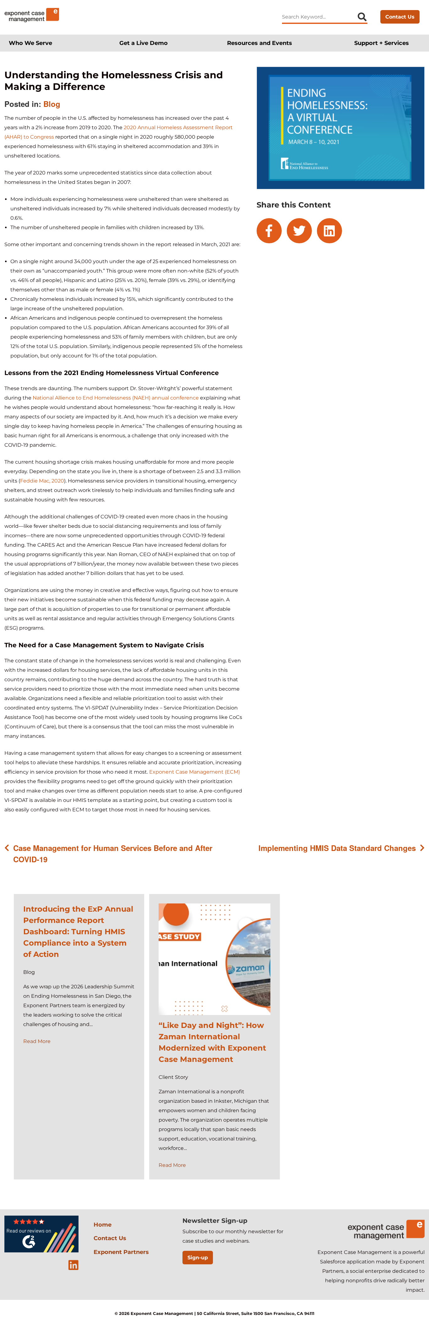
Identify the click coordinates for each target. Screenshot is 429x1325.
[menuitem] (34, 43)
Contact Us (400, 17)
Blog (51, 103)
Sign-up (197, 1258)
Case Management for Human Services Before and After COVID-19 (112, 853)
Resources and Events (259, 43)
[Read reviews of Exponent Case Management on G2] (41, 1251)
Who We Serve (30, 43)
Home (102, 1224)
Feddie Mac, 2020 (42, 481)
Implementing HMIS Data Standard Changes (337, 847)
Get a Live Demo (143, 43)
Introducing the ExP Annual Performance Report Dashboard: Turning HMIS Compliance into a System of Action (78, 931)
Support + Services (381, 43)
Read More (37, 1041)
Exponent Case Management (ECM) (194, 772)
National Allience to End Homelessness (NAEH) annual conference (116, 398)
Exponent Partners (121, 1252)
